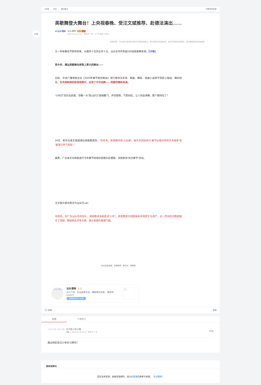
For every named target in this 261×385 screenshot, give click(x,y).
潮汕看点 (64, 9)
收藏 (50, 310)
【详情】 (152, 51)
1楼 (67, 332)
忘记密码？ (158, 376)
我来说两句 (51, 366)
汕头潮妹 (71, 31)
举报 (214, 310)
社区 (55, 9)
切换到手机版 (211, 9)
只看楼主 (81, 319)
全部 (54, 319)
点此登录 (133, 376)
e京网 (46, 9)
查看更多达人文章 (76, 298)
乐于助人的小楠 (73, 329)
